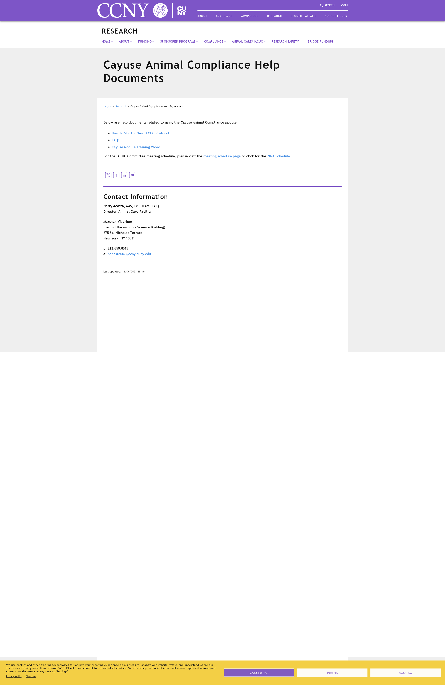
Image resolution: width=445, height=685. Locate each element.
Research (274, 16)
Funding (145, 41)
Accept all (405, 672)
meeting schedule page (222, 156)
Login (344, 5)
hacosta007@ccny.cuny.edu (129, 254)
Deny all (332, 672)
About (202, 16)
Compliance (213, 41)
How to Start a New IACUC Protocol (140, 133)
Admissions (249, 16)
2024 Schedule (278, 156)
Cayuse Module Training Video (136, 147)
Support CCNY (336, 16)
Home (106, 41)
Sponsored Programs (177, 41)
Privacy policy (14, 676)
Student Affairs (304, 16)
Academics (224, 16)
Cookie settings (259, 672)
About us (31, 676)
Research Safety (285, 41)
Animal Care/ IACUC (247, 41)
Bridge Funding (320, 41)
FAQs (115, 140)
